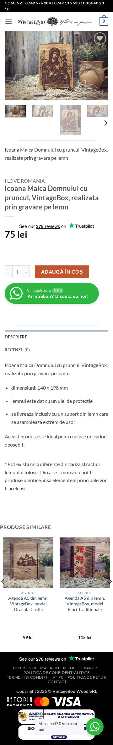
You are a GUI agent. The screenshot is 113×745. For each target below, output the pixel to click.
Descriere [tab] (16, 336)
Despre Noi (24, 667)
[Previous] (14, 65)
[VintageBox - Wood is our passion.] (56, 22)
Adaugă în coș (62, 272)
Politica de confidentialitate (57, 672)
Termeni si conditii (28, 677)
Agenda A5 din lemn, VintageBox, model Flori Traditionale (85, 604)
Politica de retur (86, 677)
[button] (8, 21)
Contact (57, 681)
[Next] (98, 65)
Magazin (49, 667)
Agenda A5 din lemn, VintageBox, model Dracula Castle (28, 604)
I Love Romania (25, 181)
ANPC (58, 677)
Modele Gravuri (81, 667)
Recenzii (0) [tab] (17, 349)
